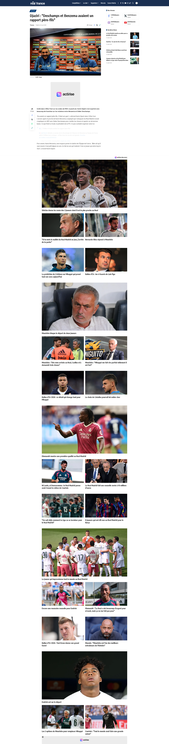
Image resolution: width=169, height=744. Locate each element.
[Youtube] (131, 23)
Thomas (32, 25)
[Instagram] (128, 3)
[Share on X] (97, 25)
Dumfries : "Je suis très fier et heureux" (116, 41)
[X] (123, 3)
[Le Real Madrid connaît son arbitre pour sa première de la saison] (134, 35)
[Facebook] (121, 3)
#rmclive (82, 135)
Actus (33, 11)
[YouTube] (125, 3)
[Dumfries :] (134, 44)
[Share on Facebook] (94, 25)
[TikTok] (130, 3)
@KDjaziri (44, 133)
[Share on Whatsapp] (32, 124)
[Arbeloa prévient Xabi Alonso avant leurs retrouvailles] (134, 52)
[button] (118, 3)
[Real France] (41, 3)
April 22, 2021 (65, 141)
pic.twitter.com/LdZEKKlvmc (48, 137)
